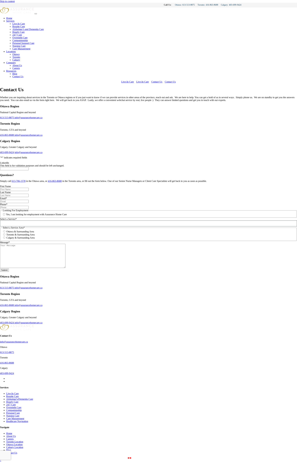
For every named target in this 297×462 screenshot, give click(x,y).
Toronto (16, 57)
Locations (11, 51)
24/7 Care (17, 35)
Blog (14, 73)
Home (9, 18)
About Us (17, 65)
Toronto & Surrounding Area (20, 234)
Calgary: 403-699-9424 (231, 5)
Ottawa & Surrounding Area (20, 231)
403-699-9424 (7, 152)
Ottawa (15, 54)
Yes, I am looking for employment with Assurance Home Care (36, 214)
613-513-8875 (7, 117)
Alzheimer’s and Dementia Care (28, 29)
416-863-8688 (7, 135)
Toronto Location (14, 441)
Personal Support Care (23, 43)
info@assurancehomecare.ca (28, 117)
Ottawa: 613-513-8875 (185, 5)
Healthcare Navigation (17, 421)
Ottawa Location (14, 444)
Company (11, 62)
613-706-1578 (19, 181)
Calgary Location (14, 447)
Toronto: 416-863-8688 (208, 5)
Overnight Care (20, 37)
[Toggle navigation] (35, 13)
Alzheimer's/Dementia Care (19, 399)
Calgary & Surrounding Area (20, 237)
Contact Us (17, 76)
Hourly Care (18, 32)
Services (10, 21)
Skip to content (7, 1)
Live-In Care (18, 23)
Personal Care (13, 413)
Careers (16, 68)
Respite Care (18, 26)
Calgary (16, 60)
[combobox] (149, 223)
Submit (4, 270)
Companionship (20, 40)
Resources (11, 71)
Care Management (21, 48)
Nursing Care (19, 46)
